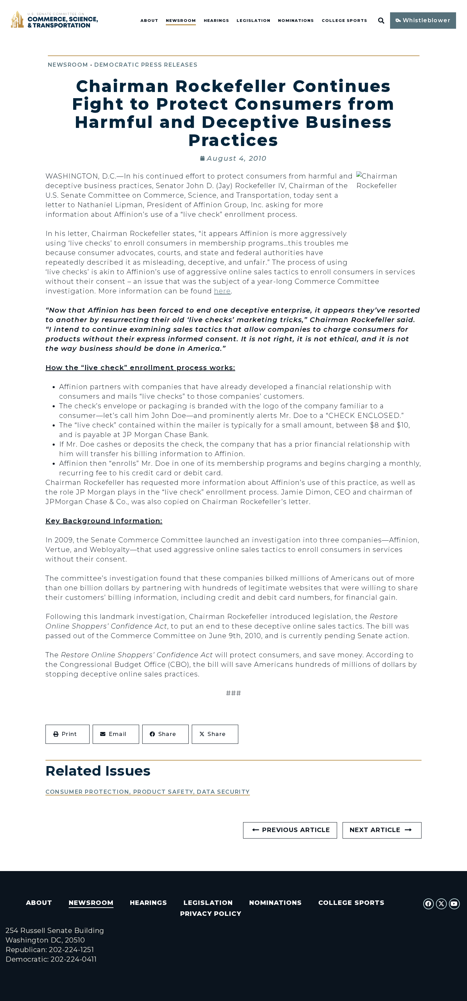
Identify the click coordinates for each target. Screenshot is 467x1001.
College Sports (344, 20)
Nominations (296, 20)
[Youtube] (454, 903)
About (149, 20)
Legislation (253, 20)
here (222, 291)
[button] (67, 734)
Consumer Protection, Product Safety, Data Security (147, 792)
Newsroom (181, 20)
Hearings (216, 20)
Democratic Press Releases (146, 65)
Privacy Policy (210, 914)
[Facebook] (428, 903)
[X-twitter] (441, 903)
